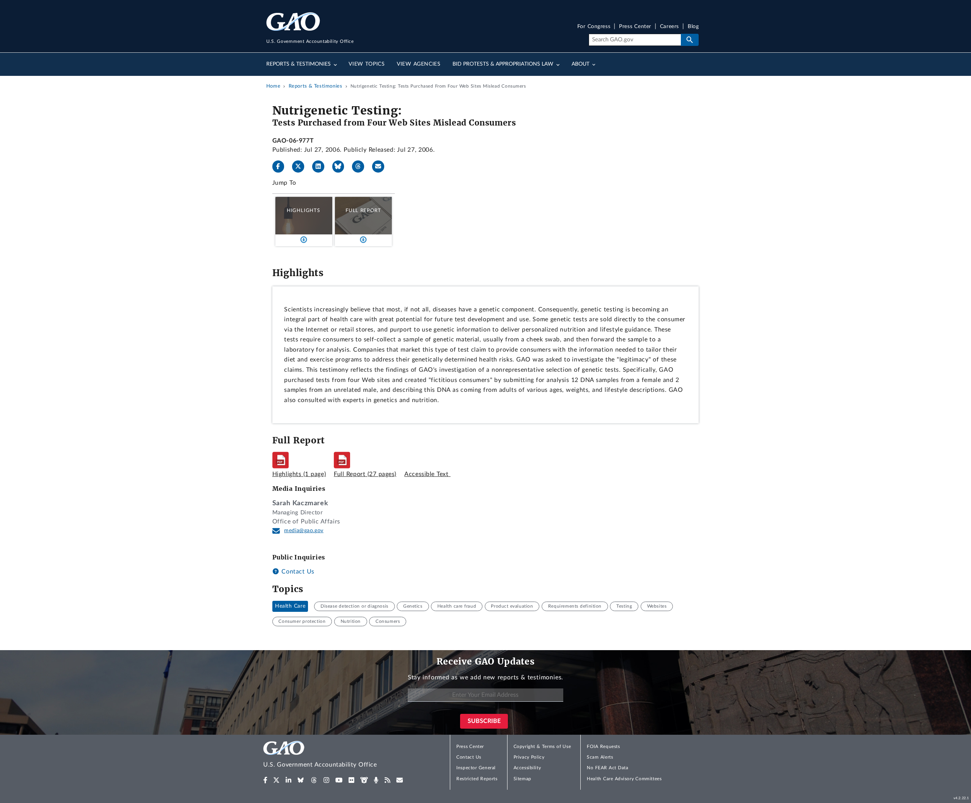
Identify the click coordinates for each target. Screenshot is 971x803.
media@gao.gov (304, 530)
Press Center (635, 26)
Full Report (363, 210)
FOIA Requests (603, 746)
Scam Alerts (600, 757)
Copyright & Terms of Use (542, 746)
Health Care (290, 606)
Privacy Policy (529, 757)
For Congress (594, 26)
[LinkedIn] (321, 166)
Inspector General (476, 767)
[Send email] (381, 166)
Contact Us (297, 572)
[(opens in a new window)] (265, 780)
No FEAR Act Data (607, 767)
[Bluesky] (341, 166)
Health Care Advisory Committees (624, 778)
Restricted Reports (476, 778)
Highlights (303, 210)
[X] (301, 166)
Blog (693, 26)
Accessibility (527, 767)
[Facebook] (281, 166)
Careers (669, 26)
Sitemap (522, 778)
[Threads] (361, 166)
